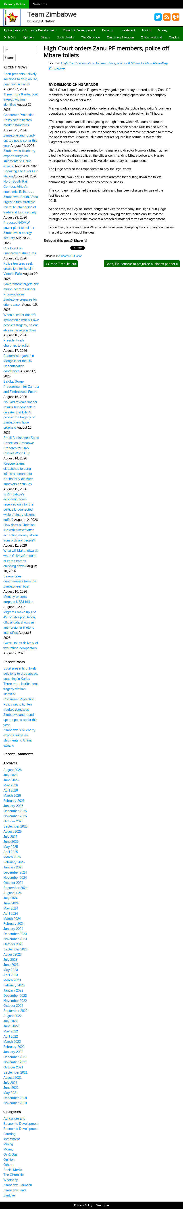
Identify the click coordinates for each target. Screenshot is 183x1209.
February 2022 (14, 1047)
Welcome (40, 4)
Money (162, 30)
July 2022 (10, 1021)
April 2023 (10, 975)
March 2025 (12, 857)
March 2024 (12, 918)
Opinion (28, 37)
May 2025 (10, 847)
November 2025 (15, 816)
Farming (107, 30)
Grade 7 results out (60, 264)
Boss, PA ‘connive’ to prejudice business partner (142, 264)
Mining (146, 30)
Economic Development (79, 30)
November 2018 (15, 1103)
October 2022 (13, 1005)
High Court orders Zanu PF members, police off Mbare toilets (106, 51)
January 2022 (13, 1052)
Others (45, 37)
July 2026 (10, 775)
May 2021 (10, 1093)
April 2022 (10, 1036)
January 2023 (13, 990)
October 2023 (13, 944)
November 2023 (15, 939)
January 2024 (13, 929)
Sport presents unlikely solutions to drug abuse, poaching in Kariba (20, 79)
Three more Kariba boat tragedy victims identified (20, 99)
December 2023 (15, 934)
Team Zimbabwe (52, 14)
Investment (127, 30)
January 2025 (13, 867)
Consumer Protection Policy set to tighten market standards (18, 120)
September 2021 (15, 1072)
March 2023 (12, 980)
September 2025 (15, 826)
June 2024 (11, 903)
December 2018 (15, 1098)
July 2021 (10, 1083)
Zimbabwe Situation (120, 37)
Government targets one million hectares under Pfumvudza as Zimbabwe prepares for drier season (21, 294)
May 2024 (10, 908)
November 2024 (15, 877)
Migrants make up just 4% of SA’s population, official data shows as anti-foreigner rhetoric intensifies (19, 622)
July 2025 (10, 836)
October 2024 (13, 883)
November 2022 (15, 1001)
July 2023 (10, 959)
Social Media (65, 37)
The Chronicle (90, 37)
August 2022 (12, 1016)
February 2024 (14, 923)
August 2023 (12, 954)
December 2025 (15, 811)
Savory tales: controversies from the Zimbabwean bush (19, 581)
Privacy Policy (14, 4)
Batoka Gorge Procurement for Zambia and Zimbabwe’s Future (21, 386)
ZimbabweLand (151, 37)
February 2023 (14, 985)
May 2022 (10, 1031)
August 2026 (12, 770)
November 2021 (15, 1062)
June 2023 (11, 965)
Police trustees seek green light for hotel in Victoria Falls (18, 268)
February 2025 (14, 862)
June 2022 (11, 1026)
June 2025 (11, 841)
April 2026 (10, 790)
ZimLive (174, 37)
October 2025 (13, 821)
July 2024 (10, 898)
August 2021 (12, 1077)
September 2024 (15, 888)
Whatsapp (10, 1180)
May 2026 (10, 785)
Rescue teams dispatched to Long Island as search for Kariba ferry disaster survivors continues (18, 473)
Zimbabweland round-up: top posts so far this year (20, 140)
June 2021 (11, 1087)
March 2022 (12, 1041)
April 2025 (10, 852)
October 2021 (13, 1067)
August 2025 (12, 831)
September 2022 (15, 1011)
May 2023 (10, 970)
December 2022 (15, 995)
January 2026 (13, 806)
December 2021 (15, 1057)
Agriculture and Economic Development (30, 30)
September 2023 (15, 949)
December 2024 (15, 872)
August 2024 (12, 893)
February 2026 (14, 800)
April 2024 (10, 913)
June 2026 (11, 780)
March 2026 (12, 795)
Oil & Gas (10, 37)
